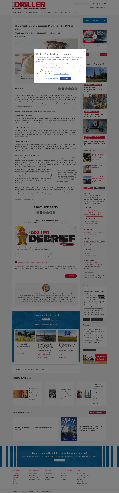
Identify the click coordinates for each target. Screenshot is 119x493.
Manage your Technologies (51, 78)
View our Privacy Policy (61, 74)
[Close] (84, 51)
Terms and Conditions (49, 68)
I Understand (65, 78)
